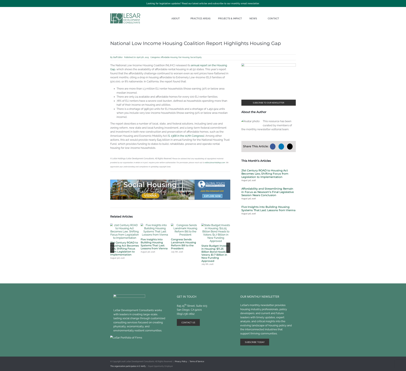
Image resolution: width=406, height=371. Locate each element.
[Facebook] (272, 146)
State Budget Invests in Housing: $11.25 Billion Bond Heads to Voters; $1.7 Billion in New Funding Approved (215, 253)
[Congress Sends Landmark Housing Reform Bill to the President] (185, 225)
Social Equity (196, 57)
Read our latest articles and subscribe (202, 3)
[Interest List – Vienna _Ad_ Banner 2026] (170, 180)
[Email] (289, 146)
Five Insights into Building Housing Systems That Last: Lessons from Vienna (154, 244)
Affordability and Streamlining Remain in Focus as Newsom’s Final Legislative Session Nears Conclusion (267, 192)
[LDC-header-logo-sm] (125, 14)
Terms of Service (197, 361)
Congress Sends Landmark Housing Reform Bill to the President (183, 244)
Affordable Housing (169, 57)
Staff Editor (118, 57)
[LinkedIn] (281, 146)
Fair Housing (183, 57)
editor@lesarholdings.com (215, 162)
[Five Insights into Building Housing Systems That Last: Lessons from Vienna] (155, 225)
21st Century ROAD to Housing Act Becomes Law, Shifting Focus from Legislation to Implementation (124, 248)
